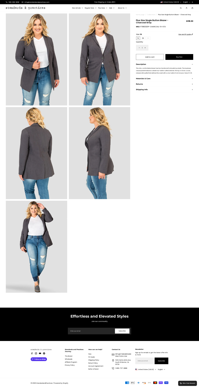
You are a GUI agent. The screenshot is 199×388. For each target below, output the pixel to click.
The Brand (68, 356)
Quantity (139, 42)
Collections (151, 15)
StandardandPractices (44, 383)
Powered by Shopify (61, 383)
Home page (140, 15)
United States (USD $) (171, 2)
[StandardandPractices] (25, 8)
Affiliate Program (71, 362)
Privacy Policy (70, 365)
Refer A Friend (93, 369)
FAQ (89, 354)
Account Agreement (95, 366)
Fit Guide (91, 357)
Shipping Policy (93, 360)
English (185, 2)
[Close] (192, 2)
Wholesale (68, 359)
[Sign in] (186, 8)
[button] (192, 8)
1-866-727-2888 (121, 368)
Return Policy (93, 363)
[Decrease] (138, 48)
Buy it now (179, 57)
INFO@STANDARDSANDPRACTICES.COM (123, 355)
